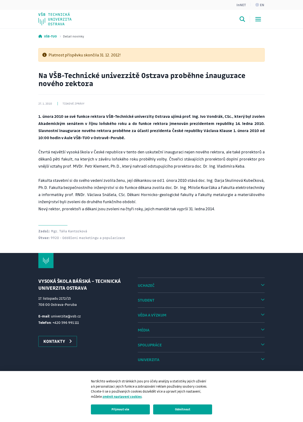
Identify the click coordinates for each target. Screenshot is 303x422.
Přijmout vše (120, 409)
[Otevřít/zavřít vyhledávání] (242, 19)
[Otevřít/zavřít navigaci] (258, 19)
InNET (241, 5)
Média (143, 329)
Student (146, 300)
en (262, 5)
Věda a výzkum (152, 314)
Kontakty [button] (54, 341)
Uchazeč (146, 285)
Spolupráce (150, 344)
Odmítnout (182, 409)
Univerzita (148, 359)
